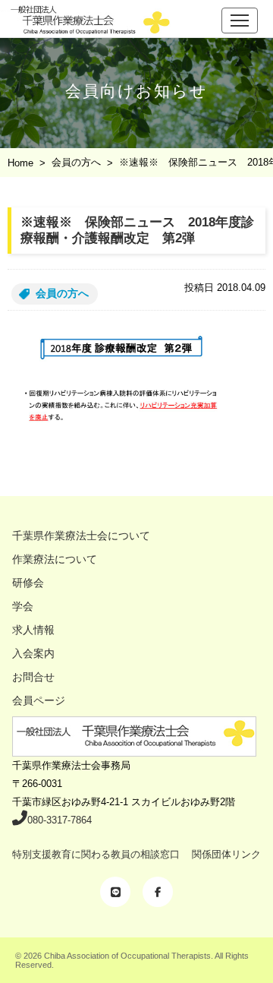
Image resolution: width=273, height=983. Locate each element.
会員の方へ (62, 293)
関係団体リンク (226, 854)
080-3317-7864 (59, 820)
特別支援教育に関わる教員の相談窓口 (96, 854)
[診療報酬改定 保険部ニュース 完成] (136, 394)
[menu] (239, 20)
